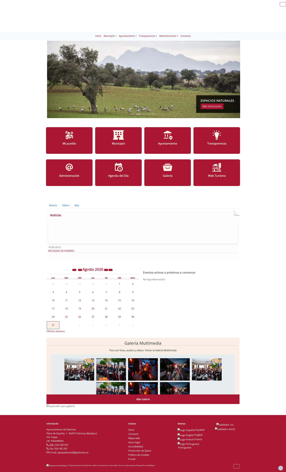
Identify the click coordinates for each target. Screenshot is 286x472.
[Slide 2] (143, 114)
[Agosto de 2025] (74, 269)
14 (106, 300)
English (198, 435)
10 (53, 300)
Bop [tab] (77, 205)
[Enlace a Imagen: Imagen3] (143, 369)
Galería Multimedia (143, 343)
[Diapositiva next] (225, 79)
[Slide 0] (133, 114)
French (198, 439)
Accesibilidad (135, 446)
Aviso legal (134, 442)
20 (93, 308)
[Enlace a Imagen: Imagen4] (175, 369)
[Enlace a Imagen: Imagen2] (111, 369)
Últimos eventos (55, 331)
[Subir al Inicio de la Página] (280, 468)
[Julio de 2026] (80, 269)
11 (66, 300)
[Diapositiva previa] (61, 79)
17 (53, 308)
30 (132, 316)
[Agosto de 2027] (106, 269)
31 (53, 325)
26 (79, 316)
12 (79, 300)
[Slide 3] (149, 114)
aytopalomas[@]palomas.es (72, 452)
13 (93, 300)
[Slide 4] (154, 114)
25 (66, 316)
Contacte (186, 36)
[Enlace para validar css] (225, 424)
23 (132, 308)
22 (119, 308)
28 (106, 316)
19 (79, 308)
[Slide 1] (138, 114)
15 (119, 300)
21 (106, 308)
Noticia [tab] (53, 205)
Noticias (55, 215)
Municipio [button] (109, 36)
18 (66, 308)
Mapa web (134, 438)
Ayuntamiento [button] (127, 36)
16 (132, 300)
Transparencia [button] (147, 36)
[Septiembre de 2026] (110, 269)
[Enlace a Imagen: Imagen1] (79, 369)
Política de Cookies (138, 454)
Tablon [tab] (66, 205)
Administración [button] (167, 36)
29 (119, 316)
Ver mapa (51, 437)
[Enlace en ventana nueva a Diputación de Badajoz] (57, 465)
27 (93, 316)
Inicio (98, 36)
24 (53, 316)
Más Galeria (143, 399)
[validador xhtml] (225, 429)
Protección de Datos (139, 450)
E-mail (131, 459)
